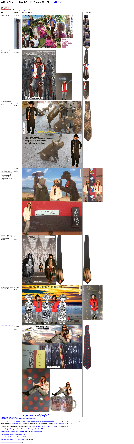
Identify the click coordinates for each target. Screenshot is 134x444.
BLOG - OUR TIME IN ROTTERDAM (11, 442)
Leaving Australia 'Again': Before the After (10, 418)
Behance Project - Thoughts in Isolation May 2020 (13, 434)
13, (37, 421)
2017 (67, 423)
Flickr (53, 426)
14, (38, 421)
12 (34, 421)
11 (33, 421)
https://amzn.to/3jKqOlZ (7, 325)
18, (46, 421)
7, (27, 421)
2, (21, 421)
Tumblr (38, 426)
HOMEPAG (56, 2)
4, (23, 421)
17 (44, 421)
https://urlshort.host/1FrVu (37, 429)
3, (22, 421)
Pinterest (43, 426)
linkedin (48, 426)
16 (42, 421)
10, (31, 421)
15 (40, 421)
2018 (65, 423)
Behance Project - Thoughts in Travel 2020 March (13, 439)
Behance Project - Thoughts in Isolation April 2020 (13, 436)
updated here (17, 423)
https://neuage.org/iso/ (23, 10)
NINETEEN (50, 421)
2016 (70, 423)
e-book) (16, 417)
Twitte (32, 426)
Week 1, (18, 421)
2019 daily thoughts (58, 423)
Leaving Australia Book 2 (8, 417)
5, (24, 421)
